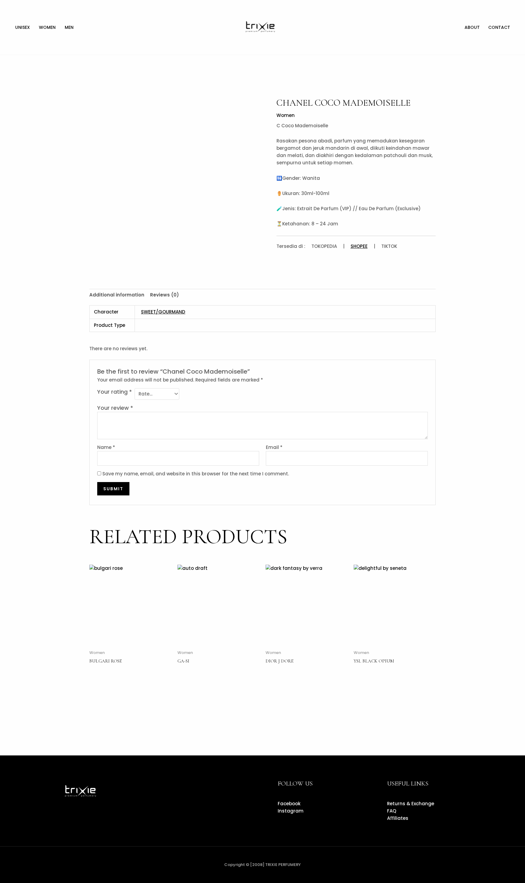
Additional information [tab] (116, 295)
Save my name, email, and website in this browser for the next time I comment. (195, 474)
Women (47, 27)
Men (69, 27)
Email (274, 447)
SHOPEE (359, 246)
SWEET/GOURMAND (163, 312)
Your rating (114, 391)
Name (106, 447)
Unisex (22, 27)
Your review (115, 408)
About (472, 27)
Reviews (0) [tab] (164, 295)
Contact (499, 27)
